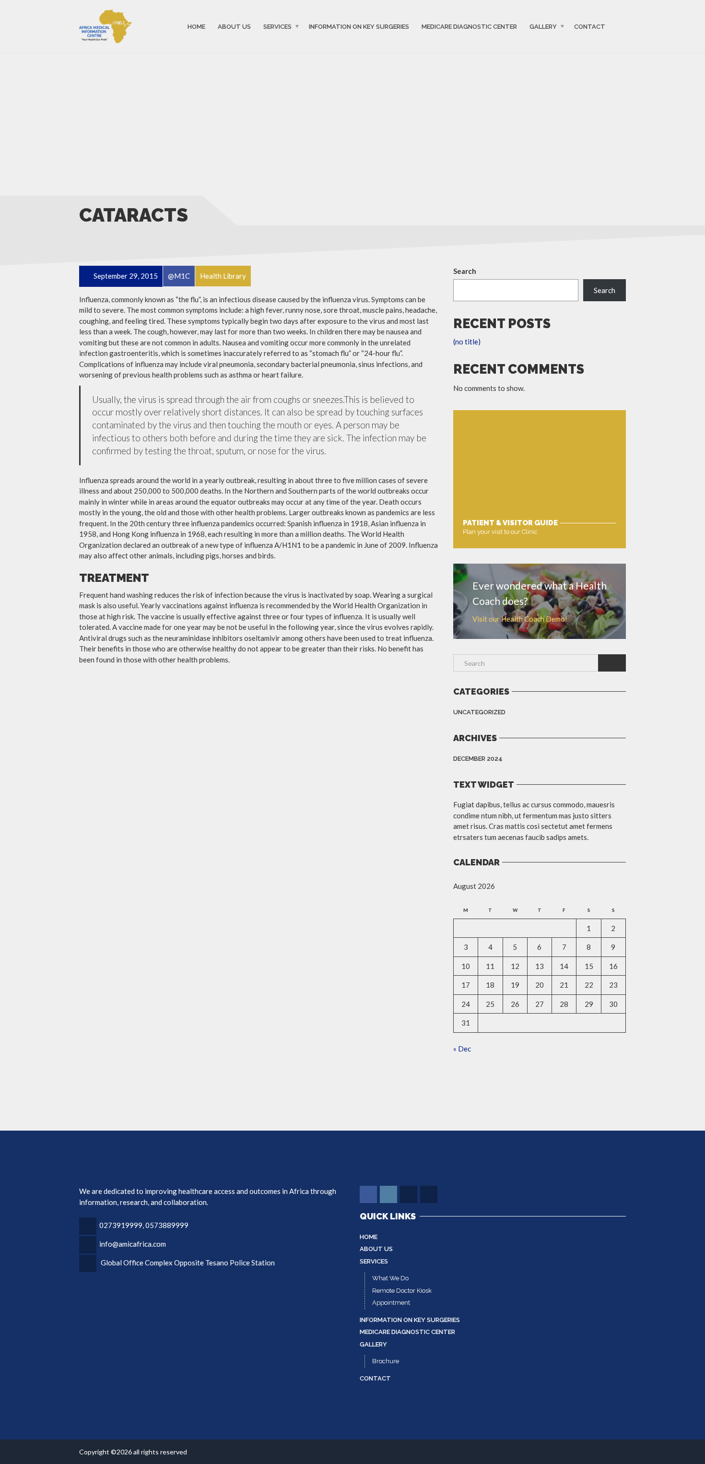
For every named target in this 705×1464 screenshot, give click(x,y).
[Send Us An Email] (409, 1194)
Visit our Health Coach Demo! (519, 618)
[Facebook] (369, 1194)
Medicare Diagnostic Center (469, 26)
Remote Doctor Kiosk (402, 1290)
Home (196, 26)
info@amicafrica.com (132, 1244)
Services (277, 26)
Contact (589, 26)
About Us (234, 26)
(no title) (467, 341)
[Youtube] (429, 1194)
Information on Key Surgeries (359, 26)
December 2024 (478, 758)
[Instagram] (389, 1194)
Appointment (391, 1302)
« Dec (462, 1048)
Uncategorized (479, 712)
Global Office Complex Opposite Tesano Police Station (188, 1262)
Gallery (543, 26)
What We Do (390, 1278)
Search (464, 271)
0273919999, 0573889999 (143, 1225)
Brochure (385, 1361)
